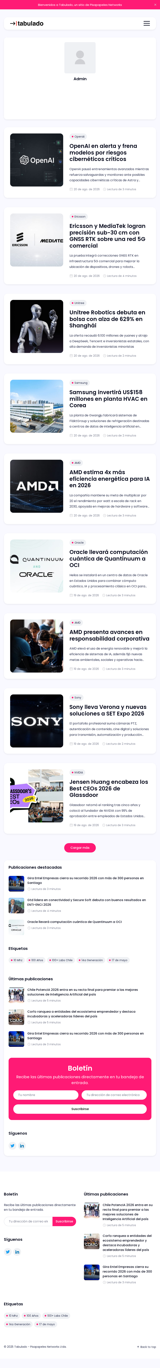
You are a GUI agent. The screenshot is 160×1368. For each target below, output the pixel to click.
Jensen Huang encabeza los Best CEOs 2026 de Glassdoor (108, 788)
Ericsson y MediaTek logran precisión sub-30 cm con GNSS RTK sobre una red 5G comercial (107, 236)
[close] (155, 5)
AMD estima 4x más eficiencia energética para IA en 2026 (109, 478)
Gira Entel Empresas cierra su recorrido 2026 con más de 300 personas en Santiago (127, 1271)
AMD (78, 463)
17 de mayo (119, 960)
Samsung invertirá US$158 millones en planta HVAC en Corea (108, 398)
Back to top (148, 1347)
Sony (78, 698)
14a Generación (92, 960)
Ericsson (80, 217)
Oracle (79, 543)
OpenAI (79, 137)
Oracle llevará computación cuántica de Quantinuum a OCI (108, 558)
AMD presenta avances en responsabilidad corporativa (109, 635)
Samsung (81, 383)
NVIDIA (79, 772)
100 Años (37, 960)
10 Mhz (18, 960)
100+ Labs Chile (62, 960)
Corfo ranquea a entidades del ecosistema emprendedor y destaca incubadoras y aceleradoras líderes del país (81, 1014)
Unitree (79, 303)
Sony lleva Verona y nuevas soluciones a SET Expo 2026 (108, 710)
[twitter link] (12, 1146)
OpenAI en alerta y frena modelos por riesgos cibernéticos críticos (103, 152)
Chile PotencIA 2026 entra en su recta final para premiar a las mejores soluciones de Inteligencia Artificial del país (82, 992)
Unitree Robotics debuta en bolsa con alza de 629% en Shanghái (107, 319)
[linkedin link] (22, 1146)
